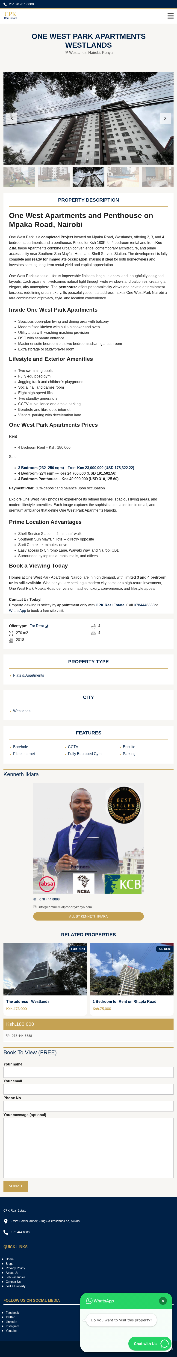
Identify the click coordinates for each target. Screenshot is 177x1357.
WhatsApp (17, 611)
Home (10, 1259)
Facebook (12, 1312)
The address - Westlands (28, 1002)
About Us (12, 1272)
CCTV (73, 747)
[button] (165, 118)
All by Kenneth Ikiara (88, 916)
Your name (12, 1064)
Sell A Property (16, 1286)
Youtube (11, 1330)
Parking (129, 754)
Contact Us (13, 1281)
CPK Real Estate (110, 605)
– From (76, 468)
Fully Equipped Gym (84, 754)
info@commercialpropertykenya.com (65, 907)
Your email (12, 1081)
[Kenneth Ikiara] (88, 838)
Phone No (12, 1098)
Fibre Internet (24, 754)
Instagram (12, 1326)
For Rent (37, 626)
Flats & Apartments (28, 675)
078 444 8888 (21, 1036)
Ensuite (129, 747)
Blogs (9, 1263)
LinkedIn (11, 1321)
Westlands (21, 711)
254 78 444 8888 (21, 4)
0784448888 (144, 605)
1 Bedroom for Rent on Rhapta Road (124, 1002)
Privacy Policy (15, 1268)
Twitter (10, 1317)
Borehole (20, 747)
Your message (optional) (24, 1115)
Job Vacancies (15, 1277)
